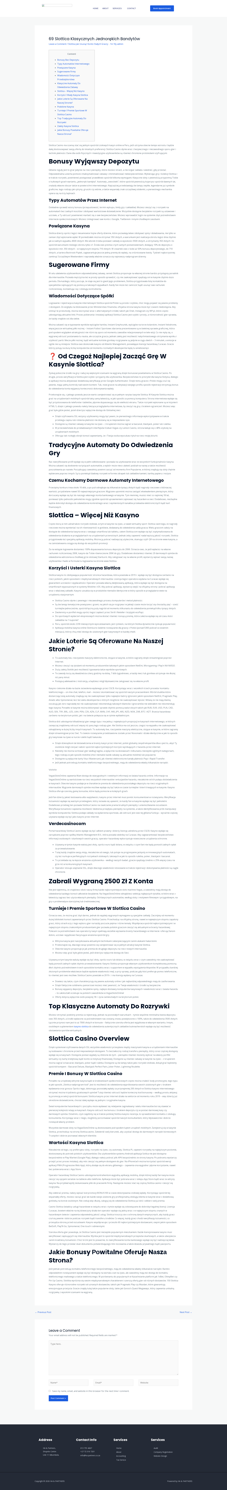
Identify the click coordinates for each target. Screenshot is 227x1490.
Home (95, 8)
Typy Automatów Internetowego (73, 63)
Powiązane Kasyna (66, 67)
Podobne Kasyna (65, 106)
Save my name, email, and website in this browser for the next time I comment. (90, 1391)
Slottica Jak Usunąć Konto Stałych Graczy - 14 (90, 44)
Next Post (186, 1312)
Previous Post (43, 1312)
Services (117, 8)
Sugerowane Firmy (66, 71)
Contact (131, 8)
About (105, 8)
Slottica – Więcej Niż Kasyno (71, 91)
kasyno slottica (81, 1026)
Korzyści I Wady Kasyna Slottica (72, 95)
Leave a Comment (57, 44)
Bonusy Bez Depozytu (68, 59)
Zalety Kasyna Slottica (68, 126)
